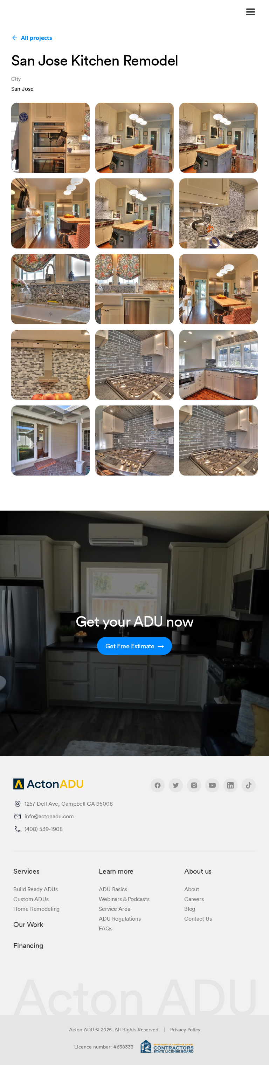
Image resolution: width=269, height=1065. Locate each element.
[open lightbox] (50, 138)
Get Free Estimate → (134, 646)
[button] (181, 12)
